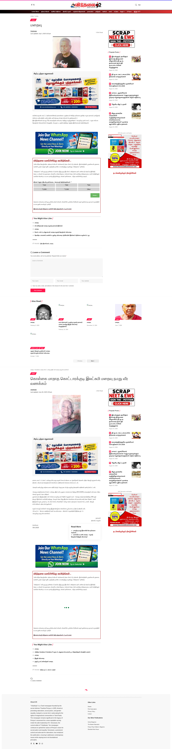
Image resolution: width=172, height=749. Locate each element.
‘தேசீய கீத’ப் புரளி (119, 104)
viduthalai (33, 389)
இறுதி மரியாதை (39, 658)
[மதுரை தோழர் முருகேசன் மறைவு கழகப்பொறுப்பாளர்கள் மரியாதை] (43, 341)
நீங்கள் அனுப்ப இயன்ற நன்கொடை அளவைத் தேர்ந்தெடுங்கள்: (52, 182)
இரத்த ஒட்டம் (43, 669)
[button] (136, 4)
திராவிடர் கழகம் (35, 347)
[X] (34, 4)
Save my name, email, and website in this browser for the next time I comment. (53, 285)
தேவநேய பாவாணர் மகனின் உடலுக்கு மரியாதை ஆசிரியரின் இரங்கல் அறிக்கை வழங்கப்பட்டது (62, 235)
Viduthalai (33, 31)
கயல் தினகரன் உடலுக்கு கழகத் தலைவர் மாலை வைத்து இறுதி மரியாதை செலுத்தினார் (70, 324)
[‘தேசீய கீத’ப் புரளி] (136, 106)
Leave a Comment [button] (36, 680)
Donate (95, 195)
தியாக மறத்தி (51, 669)
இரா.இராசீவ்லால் (44, 243)
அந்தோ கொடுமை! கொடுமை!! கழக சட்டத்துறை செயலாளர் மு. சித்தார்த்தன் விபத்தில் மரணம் (63, 652)
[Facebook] (32, 4)
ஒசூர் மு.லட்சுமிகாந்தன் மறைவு (44, 661)
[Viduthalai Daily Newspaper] (86, 4)
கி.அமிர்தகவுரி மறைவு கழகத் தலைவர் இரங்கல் (49, 226)
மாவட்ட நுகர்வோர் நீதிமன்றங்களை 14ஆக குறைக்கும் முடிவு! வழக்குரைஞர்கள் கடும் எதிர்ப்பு (125, 95)
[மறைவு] (43, 312)
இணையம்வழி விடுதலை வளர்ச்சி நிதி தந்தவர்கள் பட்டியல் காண (53, 209)
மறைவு (33, 19)
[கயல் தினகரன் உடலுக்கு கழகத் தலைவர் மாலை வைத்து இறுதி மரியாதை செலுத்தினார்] (72, 312)
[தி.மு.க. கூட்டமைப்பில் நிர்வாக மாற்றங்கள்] (136, 77)
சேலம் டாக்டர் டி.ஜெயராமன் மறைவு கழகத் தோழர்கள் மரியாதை (53, 232)
